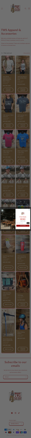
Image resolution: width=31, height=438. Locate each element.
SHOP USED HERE (23, 225)
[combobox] (17, 223)
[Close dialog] (29, 209)
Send (28, 223)
